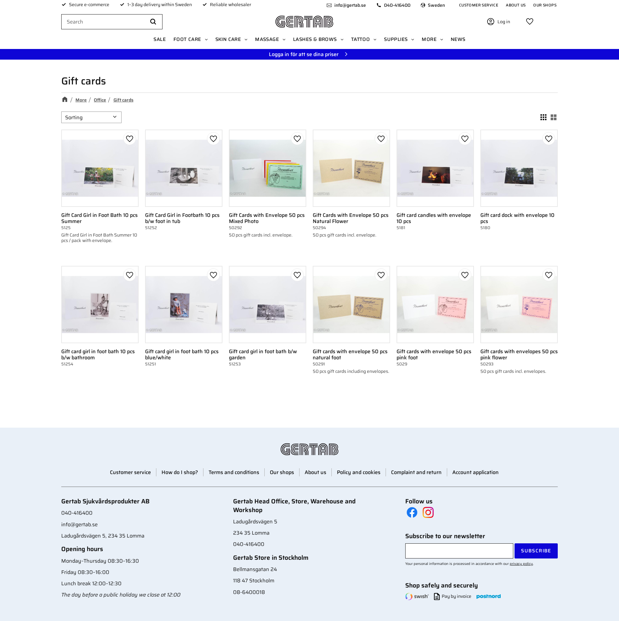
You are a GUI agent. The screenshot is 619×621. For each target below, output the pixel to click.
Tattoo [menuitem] (360, 39)
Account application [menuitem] (475, 472)
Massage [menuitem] (267, 39)
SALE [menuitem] (159, 39)
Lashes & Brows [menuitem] (315, 39)
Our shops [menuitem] (544, 5)
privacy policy (521, 564)
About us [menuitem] (516, 5)
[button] (529, 22)
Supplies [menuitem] (396, 39)
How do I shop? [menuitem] (180, 472)
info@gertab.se (350, 5)
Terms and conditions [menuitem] (234, 472)
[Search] (153, 22)
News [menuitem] (458, 39)
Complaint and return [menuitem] (416, 472)
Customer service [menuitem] (478, 5)
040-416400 (397, 5)
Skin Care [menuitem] (228, 39)
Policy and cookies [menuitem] (358, 472)
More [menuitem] (429, 39)
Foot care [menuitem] (187, 39)
